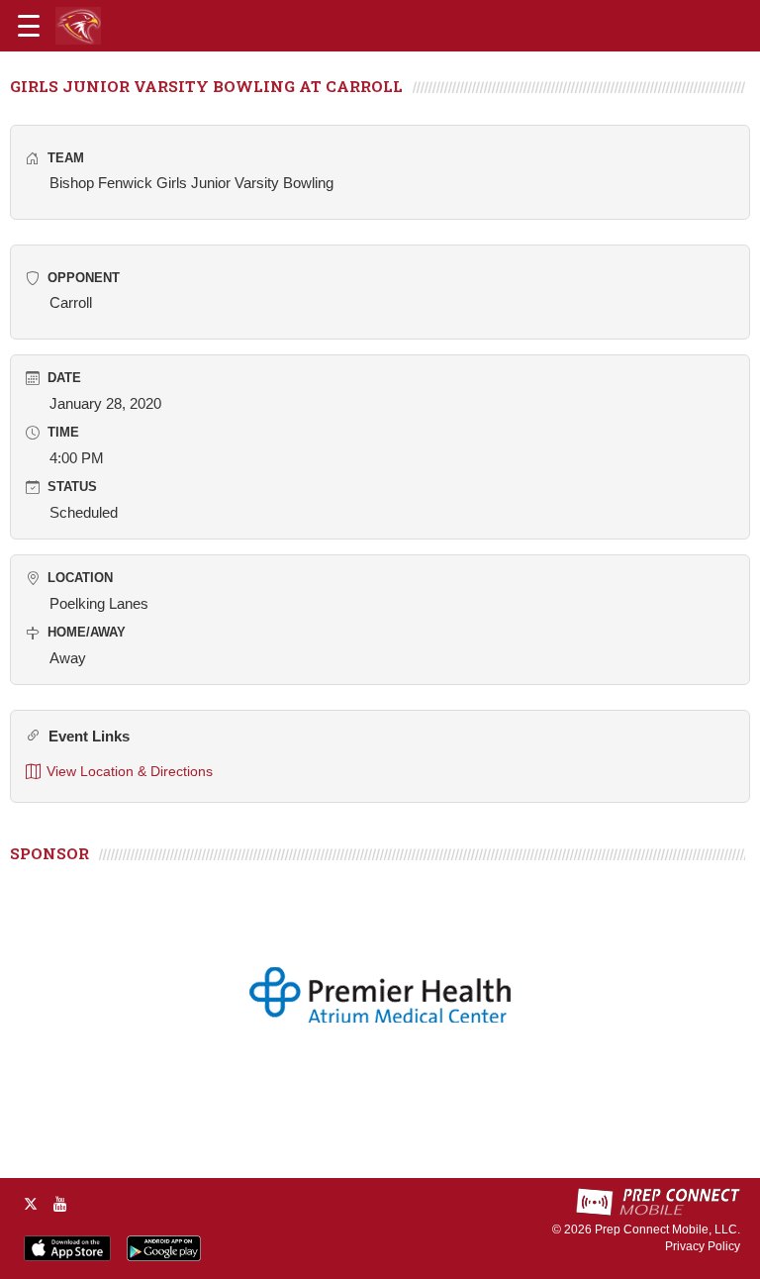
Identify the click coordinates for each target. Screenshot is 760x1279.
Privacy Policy (702, 1246)
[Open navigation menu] (29, 26)
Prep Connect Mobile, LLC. (667, 1229)
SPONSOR (49, 853)
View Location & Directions (130, 771)
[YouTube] (60, 1204)
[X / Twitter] (31, 1204)
